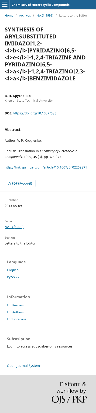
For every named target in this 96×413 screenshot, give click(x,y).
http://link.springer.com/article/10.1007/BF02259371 (46, 167)
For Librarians (16, 319)
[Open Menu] (4, 4)
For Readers (15, 305)
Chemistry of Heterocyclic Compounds (40, 5)
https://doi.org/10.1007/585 (34, 113)
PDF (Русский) (21, 183)
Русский (13, 277)
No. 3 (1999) (45, 15)
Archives (25, 15)
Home (9, 15)
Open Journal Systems (24, 365)
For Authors (15, 312)
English (13, 270)
